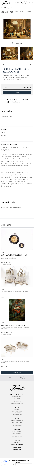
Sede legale (14, 396)
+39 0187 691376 (18, 433)
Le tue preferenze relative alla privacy (19, 461)
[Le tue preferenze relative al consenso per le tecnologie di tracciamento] (8, 464)
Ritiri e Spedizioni (17, 449)
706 (2, 360)
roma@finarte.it (18, 425)
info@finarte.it (5, 133)
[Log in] (25, 2)
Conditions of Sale (17, 444)
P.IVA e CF (14, 400)
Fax (13, 412)
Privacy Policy (17, 446)
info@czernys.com (18, 436)
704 (2, 290)
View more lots (17, 372)
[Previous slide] (4, 54)
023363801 (4, 135)
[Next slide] (30, 54)
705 (2, 323)
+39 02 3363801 (19, 411)
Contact (17, 441)
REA (14, 401)
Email (14, 414)
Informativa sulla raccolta (10, 465)
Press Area (17, 442)
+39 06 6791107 (19, 422)
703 (2, 252)
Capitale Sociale (15, 403)
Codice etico (17, 447)
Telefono (13, 411)
